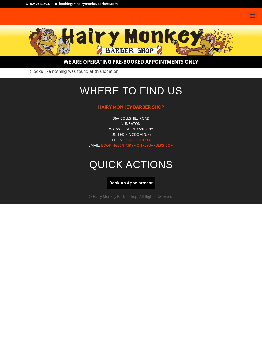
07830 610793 (138, 139)
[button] (252, 16)
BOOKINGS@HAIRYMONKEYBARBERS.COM (137, 145)
